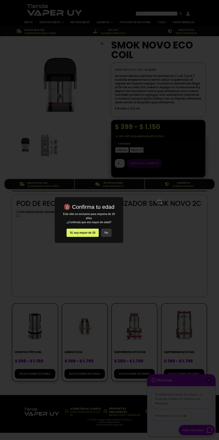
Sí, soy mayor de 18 (82, 232)
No (106, 232)
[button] (159, 202)
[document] (109, 220)
